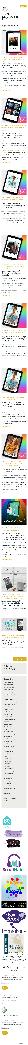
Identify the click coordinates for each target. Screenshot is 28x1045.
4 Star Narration (9, 699)
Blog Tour (11, 529)
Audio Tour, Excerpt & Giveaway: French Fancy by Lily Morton (13, 206)
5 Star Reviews (7, 692)
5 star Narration (13, 461)
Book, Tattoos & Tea (9, 17)
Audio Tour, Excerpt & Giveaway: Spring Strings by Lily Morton (13, 642)
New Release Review (8, 788)
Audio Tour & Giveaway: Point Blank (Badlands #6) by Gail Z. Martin (13, 66)
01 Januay (7, 781)
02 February (13, 197)
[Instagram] (4, 669)
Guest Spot (14, 199)
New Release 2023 (15, 266)
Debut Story (6, 717)
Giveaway (18, 129)
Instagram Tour (12, 59)
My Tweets (3, 1003)
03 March (12, 125)
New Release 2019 (7, 734)
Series (4, 803)
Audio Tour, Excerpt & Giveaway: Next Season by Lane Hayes (12, 273)
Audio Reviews (10, 127)
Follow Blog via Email (9, 975)
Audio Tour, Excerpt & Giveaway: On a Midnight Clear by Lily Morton (12, 603)
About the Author (18, 57)
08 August (7, 766)
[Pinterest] (12, 669)
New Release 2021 (7, 739)
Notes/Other (6, 793)
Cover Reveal (6, 714)
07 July (7, 763)
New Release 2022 (21, 598)
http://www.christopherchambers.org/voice (12, 150)
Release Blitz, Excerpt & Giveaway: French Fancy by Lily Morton (13, 404)
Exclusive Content (10, 129)
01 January (7, 749)
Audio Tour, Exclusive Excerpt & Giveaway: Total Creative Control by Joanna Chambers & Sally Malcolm (13, 536)
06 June (7, 761)
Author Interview (7, 709)
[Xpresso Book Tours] (14, 953)
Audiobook (4, 59)
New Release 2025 (7, 778)
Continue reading (6, 90)
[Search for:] (26, 1)
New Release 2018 (7, 731)
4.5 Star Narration (17, 263)
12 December (8, 776)
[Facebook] (9, 669)
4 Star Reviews (7, 684)
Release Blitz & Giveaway (8, 399)
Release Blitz (20, 398)
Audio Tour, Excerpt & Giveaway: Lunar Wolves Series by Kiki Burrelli (11, 135)
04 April (18, 125)
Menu (24, 6)
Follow (4, 988)
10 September (8, 771)
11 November (8, 773)
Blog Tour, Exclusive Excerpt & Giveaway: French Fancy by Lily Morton (13, 339)
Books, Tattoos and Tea (9, 1015)
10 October (8, 768)
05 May (11, 57)
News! (5, 791)
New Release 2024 (9, 201)
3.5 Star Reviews (7, 682)
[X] (7, 669)
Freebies (5, 721)
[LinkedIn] (14, 669)
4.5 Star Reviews (7, 689)
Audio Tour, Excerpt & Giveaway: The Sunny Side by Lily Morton (13, 470)
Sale (4, 800)
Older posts (19, 659)
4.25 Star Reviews (7, 687)
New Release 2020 (7, 736)
